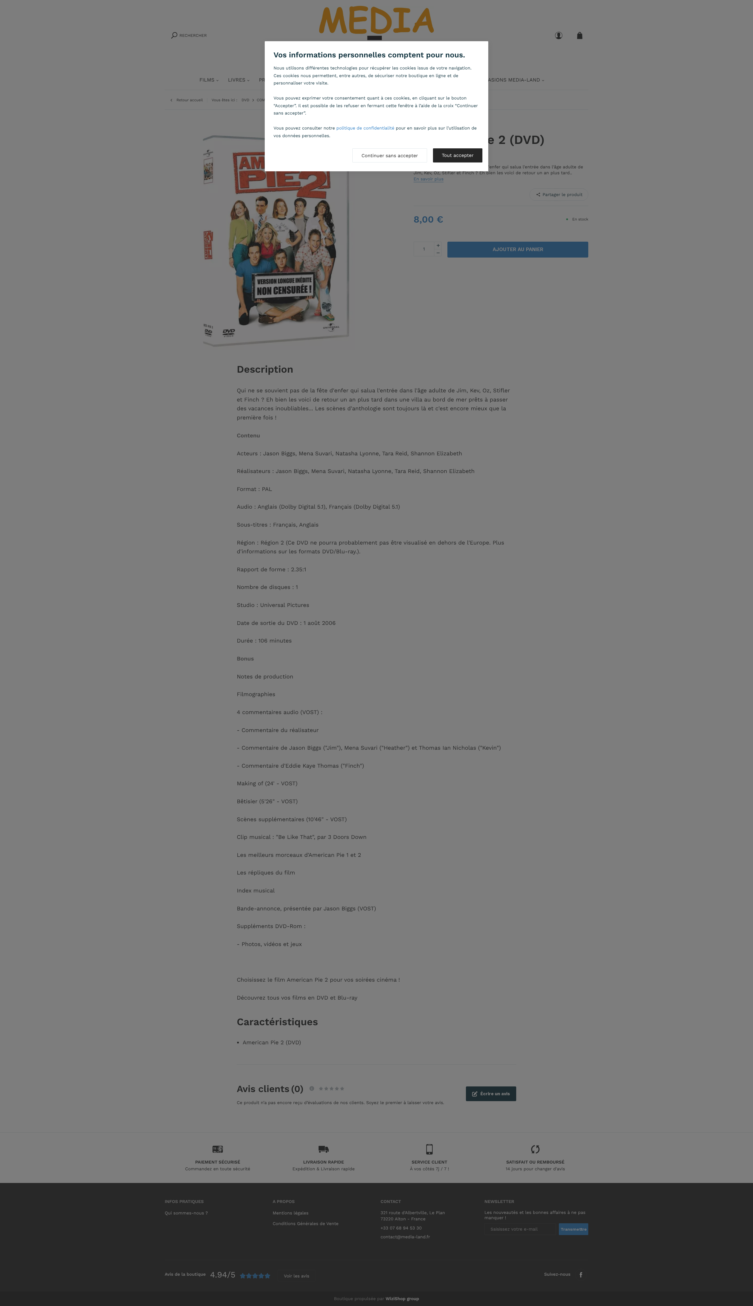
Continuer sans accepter (389, 155)
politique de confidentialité (365, 128)
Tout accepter (458, 155)
